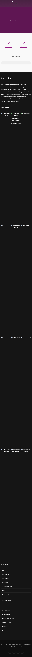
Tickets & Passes (6, 622)
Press (3, 590)
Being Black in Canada (8, 619)
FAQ (3, 630)
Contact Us (5, 594)
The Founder (5, 578)
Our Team (5, 582)
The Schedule (6, 607)
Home (3, 571)
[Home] (14, 3)
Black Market (6, 615)
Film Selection (6, 611)
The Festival (5, 575)
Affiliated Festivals (7, 586)
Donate (4, 626)
